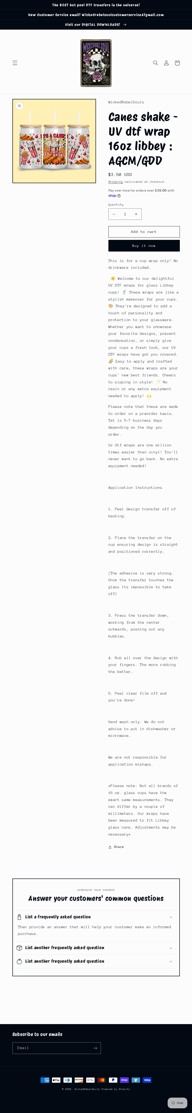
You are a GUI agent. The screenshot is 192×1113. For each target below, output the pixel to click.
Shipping (115, 181)
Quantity (116, 204)
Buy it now (144, 246)
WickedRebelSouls (87, 1089)
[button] (14, 63)
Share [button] (119, 847)
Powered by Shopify (116, 1089)
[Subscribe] (95, 1048)
